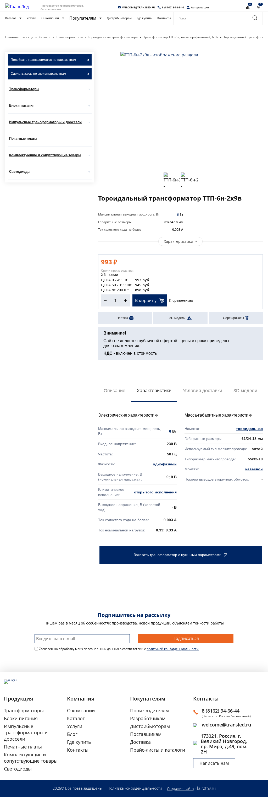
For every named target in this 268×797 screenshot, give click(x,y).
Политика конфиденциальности (135, 788)
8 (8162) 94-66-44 (220, 711)
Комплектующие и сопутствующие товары (45, 155)
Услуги (31, 18)
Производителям (149, 710)
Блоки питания (22, 105)
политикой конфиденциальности (173, 649)
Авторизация (200, 7)
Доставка (140, 742)
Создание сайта (180, 788)
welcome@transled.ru (226, 724)
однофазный (165, 464)
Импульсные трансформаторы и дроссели (45, 122)
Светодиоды (19, 172)
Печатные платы (23, 139)
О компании (50, 18)
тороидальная (249, 429)
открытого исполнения (155, 492)
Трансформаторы (24, 89)
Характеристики (178, 241)
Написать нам (214, 763)
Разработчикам (147, 718)
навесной (254, 469)
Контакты (164, 18)
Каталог (10, 18)
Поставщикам (145, 734)
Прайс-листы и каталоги (157, 750)
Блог (72, 734)
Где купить (144, 18)
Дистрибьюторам (119, 18)
